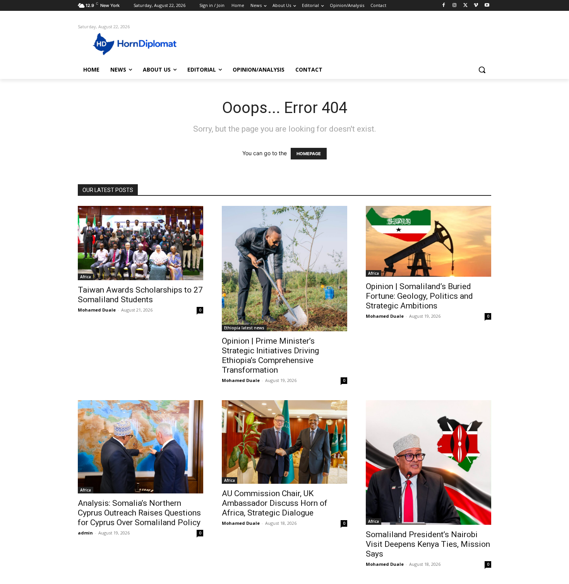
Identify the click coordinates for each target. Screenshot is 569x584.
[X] (465, 5)
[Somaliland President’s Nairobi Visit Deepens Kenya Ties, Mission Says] (428, 462)
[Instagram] (454, 5)
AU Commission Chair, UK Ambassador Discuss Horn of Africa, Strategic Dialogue (274, 503)
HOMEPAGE (308, 153)
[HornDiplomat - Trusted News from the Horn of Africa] (140, 43)
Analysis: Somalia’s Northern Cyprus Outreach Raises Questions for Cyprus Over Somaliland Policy (139, 512)
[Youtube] (486, 5)
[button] (482, 69)
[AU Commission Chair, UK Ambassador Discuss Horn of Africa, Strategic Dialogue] (284, 442)
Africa (85, 276)
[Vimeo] (475, 5)
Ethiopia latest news (244, 328)
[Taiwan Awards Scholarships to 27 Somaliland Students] (140, 243)
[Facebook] (443, 5)
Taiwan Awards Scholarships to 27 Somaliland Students (140, 294)
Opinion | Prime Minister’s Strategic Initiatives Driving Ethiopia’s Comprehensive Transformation (270, 355)
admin (85, 533)
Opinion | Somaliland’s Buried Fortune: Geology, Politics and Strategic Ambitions (419, 296)
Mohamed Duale (97, 310)
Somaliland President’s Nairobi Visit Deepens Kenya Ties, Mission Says (428, 544)
